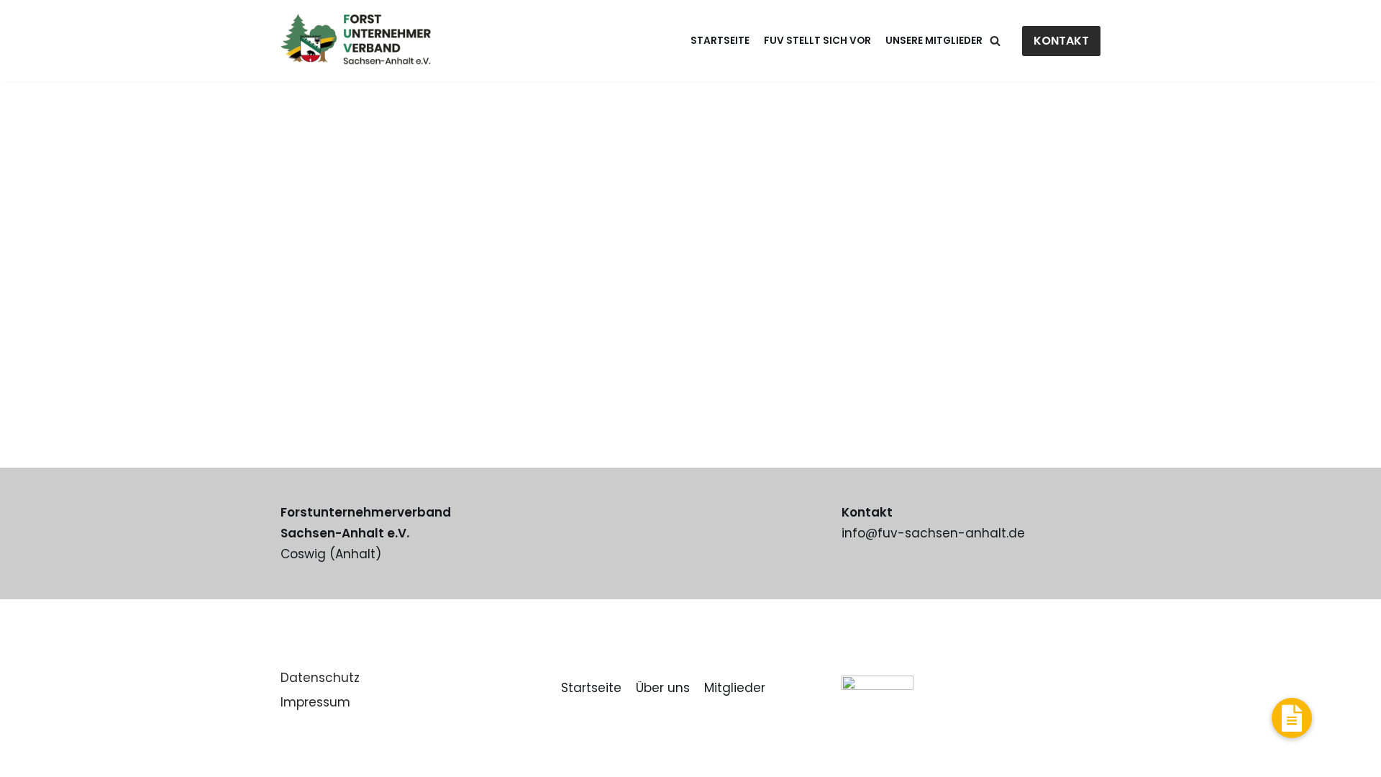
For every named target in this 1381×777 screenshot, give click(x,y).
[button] (1292, 718)
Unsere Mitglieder (934, 40)
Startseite (719, 40)
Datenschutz (320, 677)
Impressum (315, 702)
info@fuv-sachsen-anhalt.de (933, 533)
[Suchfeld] (995, 40)
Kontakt (1061, 40)
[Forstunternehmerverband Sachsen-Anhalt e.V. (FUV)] (356, 41)
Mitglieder (734, 687)
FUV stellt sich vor (817, 40)
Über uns (663, 687)
